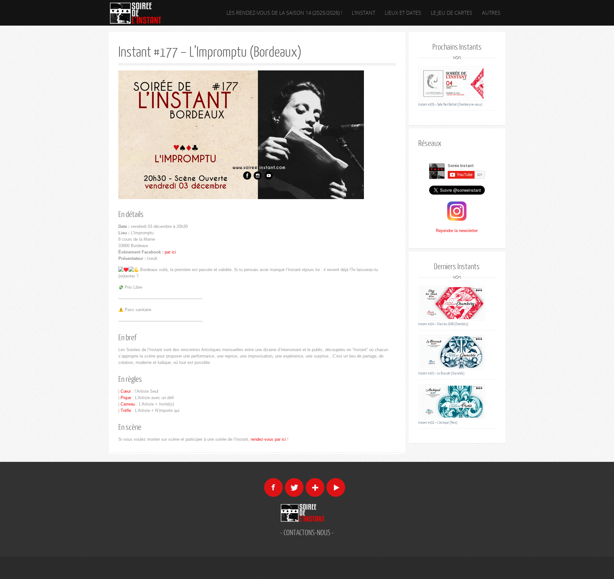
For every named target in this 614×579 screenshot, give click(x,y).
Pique (126, 397)
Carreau (128, 404)
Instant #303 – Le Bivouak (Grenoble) (441, 373)
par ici (170, 252)
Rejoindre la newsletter (457, 230)
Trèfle (126, 410)
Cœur (126, 391)
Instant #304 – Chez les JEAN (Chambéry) (443, 324)
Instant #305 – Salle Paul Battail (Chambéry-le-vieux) (450, 104)
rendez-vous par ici (268, 439)
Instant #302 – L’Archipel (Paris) (438, 422)
